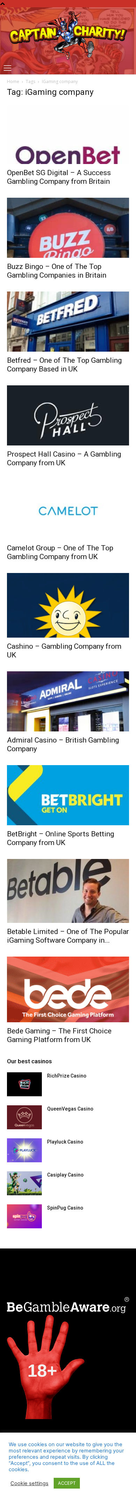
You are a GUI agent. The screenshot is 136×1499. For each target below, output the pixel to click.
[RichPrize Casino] (24, 1084)
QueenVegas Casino (70, 1109)
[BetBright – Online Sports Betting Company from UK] (68, 795)
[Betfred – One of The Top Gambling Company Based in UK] (68, 322)
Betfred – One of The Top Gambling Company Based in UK (64, 364)
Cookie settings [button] (29, 1483)
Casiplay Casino (65, 1175)
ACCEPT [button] (67, 1483)
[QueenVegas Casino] (24, 1117)
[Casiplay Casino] (24, 1183)
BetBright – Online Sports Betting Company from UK (60, 838)
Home (13, 81)
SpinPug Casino (65, 1208)
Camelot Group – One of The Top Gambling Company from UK (60, 552)
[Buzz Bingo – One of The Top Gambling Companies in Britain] (68, 228)
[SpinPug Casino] (24, 1216)
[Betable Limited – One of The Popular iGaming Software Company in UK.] (68, 891)
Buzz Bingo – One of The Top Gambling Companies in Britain (56, 270)
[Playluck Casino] (24, 1150)
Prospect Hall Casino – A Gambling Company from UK (64, 458)
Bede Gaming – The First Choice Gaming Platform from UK (59, 1035)
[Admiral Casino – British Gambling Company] (68, 701)
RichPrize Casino (66, 1076)
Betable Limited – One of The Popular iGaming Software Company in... (68, 935)
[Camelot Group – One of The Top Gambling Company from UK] (68, 509)
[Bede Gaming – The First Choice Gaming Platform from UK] (68, 989)
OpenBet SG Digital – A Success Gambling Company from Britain (59, 177)
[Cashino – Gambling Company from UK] (68, 605)
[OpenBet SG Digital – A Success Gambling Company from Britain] (68, 134)
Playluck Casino (65, 1142)
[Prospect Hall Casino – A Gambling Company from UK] (68, 415)
